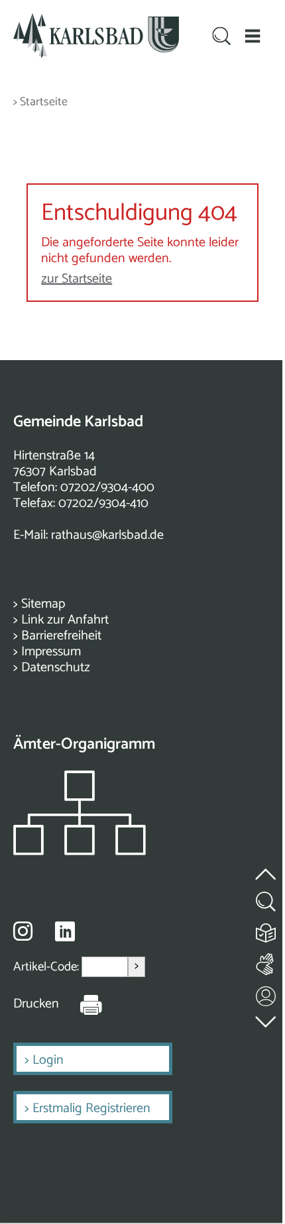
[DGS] (266, 961)
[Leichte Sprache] (266, 929)
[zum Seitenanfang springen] (266, 866)
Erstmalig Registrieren (91, 1108)
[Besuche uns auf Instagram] (22, 930)
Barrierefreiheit (61, 636)
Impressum (51, 652)
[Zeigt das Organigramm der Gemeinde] (79, 852)
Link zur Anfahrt (65, 620)
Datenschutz (55, 668)
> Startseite (40, 102)
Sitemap (43, 604)
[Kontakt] (266, 993)
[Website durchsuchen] (222, 37)
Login (48, 1060)
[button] (253, 36)
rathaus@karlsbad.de (107, 535)
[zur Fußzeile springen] (266, 1019)
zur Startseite (76, 279)
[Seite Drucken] (81, 1004)
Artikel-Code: (47, 967)
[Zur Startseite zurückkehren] (96, 21)
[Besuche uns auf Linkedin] (65, 931)
